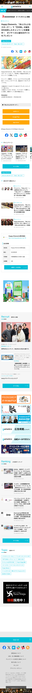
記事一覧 (3, 10)
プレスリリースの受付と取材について (16, 659)
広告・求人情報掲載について (16, 656)
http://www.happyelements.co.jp (16, 238)
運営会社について (16, 653)
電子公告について (16, 662)
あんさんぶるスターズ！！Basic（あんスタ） (12, 44)
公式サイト (16, 111)
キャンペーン (5, 21)
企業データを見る (16, 267)
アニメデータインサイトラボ (23, 556)
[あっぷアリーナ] (16, 291)
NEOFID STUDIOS (6, 574)
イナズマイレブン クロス (8, 556)
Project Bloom (5, 568)
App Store (16, 122)
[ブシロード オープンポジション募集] (16, 16)
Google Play (16, 117)
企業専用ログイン (15, 688)
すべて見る (16, 166)
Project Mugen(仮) (21, 562)
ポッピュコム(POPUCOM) (8, 562)
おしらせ (16, 665)
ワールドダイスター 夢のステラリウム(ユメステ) (13, 571)
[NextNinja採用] (16, 592)
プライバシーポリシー (16, 668)
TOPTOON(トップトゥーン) (8, 559)
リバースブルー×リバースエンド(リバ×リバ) (12, 565)
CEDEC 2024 (21, 559)
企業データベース (12, 10)
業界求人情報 (21, 10)
